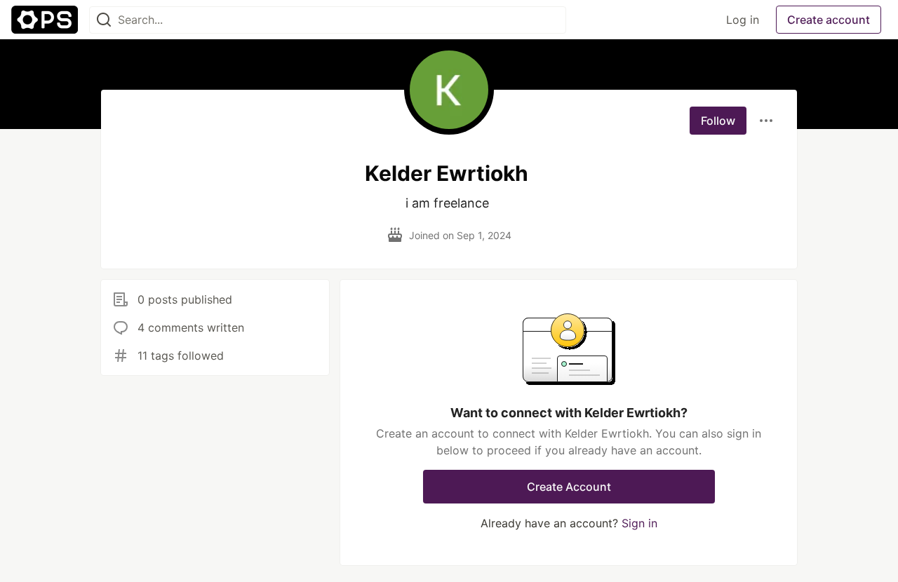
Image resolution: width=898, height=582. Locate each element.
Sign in (639, 523)
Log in (742, 20)
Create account (828, 20)
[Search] (104, 20)
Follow (718, 121)
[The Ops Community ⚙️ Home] (44, 20)
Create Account (569, 487)
